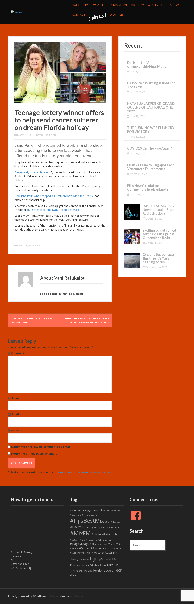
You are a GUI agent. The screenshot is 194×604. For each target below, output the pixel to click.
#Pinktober (89, 540)
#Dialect (84, 515)
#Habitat (115, 522)
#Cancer (115, 510)
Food (73, 565)
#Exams (93, 515)
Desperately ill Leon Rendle (31, 172)
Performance (77, 570)
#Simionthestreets (102, 548)
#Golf (107, 522)
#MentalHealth (112, 527)
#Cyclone (74, 515)
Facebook (84, 559)
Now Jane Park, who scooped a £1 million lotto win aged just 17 (53, 196)
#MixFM (80, 533)
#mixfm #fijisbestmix (104, 534)
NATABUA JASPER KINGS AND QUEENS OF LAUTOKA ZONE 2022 (151, 107)
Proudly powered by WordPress (27, 596)
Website (17, 430)
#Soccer (118, 548)
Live (86, 4)
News (20, 245)
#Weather (98, 552)
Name (16, 398)
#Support (75, 552)
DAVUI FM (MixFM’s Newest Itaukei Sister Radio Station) (159, 210)
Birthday (137, 4)
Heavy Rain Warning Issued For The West (151, 85)
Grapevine (155, 4)
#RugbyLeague (80, 544)
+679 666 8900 (20, 564)
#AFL (73, 510)
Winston (75, 575)
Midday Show (98, 565)
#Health (75, 527)
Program (173, 4)
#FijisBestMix (87, 520)
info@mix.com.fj (21, 568)
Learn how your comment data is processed (84, 472)
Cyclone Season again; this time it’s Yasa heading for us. (160, 258)
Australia (111, 552)
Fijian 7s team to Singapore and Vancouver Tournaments (151, 167)
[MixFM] (16, 12)
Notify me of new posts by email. (34, 453)
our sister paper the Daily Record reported (53, 210)
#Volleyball (85, 552)
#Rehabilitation (104, 540)
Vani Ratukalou (47, 134)
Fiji (93, 558)
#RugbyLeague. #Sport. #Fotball (108, 544)
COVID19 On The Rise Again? (149, 148)
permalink (34, 245)
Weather (99, 4)
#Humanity (87, 527)
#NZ (81, 540)
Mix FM (112, 565)
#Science (84, 548)
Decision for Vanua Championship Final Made (146, 64)
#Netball (74, 540)
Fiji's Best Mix (107, 559)
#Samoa (74, 548)
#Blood (107, 510)
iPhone (80, 565)
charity (74, 559)
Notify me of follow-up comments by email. (41, 447)
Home (76, 4)
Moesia (64, 596)
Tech (118, 570)
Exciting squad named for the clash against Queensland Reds (159, 234)
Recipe (88, 570)
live (87, 565)
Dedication (118, 4)
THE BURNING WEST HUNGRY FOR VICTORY (150, 130)
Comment (19, 353)
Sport (108, 570)
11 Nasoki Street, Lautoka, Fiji (21, 556)
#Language (99, 527)
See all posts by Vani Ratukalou (61, 294)
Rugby (98, 570)
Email (16, 414)
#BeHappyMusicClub (90, 510)
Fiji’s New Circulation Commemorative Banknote (147, 187)
